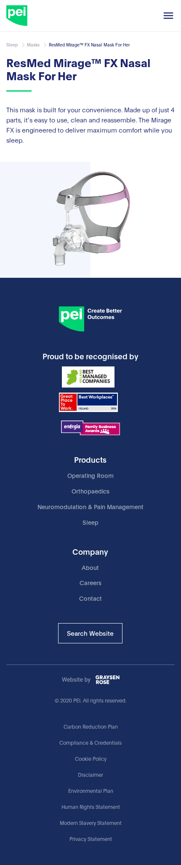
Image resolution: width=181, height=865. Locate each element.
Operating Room (90, 475)
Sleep (90, 522)
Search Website (90, 633)
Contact (90, 598)
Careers (90, 582)
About (90, 567)
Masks (33, 44)
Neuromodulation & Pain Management (90, 506)
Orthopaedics (90, 491)
